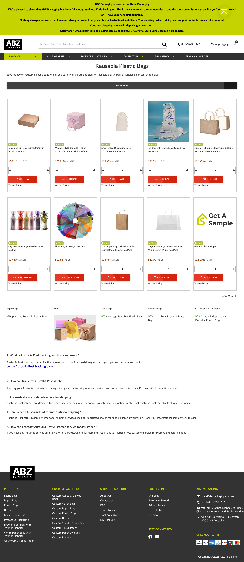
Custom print (55, 56)
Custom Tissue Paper (64, 528)
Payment (153, 515)
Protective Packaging (16, 520)
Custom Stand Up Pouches (68, 523)
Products (15, 56)
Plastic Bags (11, 505)
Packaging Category (94, 56)
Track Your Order (197, 56)
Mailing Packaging (14, 515)
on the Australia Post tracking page (30, 366)
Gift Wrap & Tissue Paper (19, 540)
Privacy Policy (156, 505)
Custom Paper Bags (63, 508)
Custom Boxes (60, 518)
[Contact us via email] (224, 12)
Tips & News (162, 56)
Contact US (131, 56)
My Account (107, 520)
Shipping (153, 495)
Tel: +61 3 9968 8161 (213, 502)
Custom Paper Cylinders (66, 532)
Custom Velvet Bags (63, 503)
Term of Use (155, 510)
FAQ (103, 505)
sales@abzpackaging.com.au (217, 496)
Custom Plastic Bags (64, 513)
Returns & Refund (158, 500)
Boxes (7, 510)
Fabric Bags (10, 495)
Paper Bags (10, 500)
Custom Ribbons (62, 537)
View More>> (229, 296)
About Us (105, 495)
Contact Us (107, 500)
